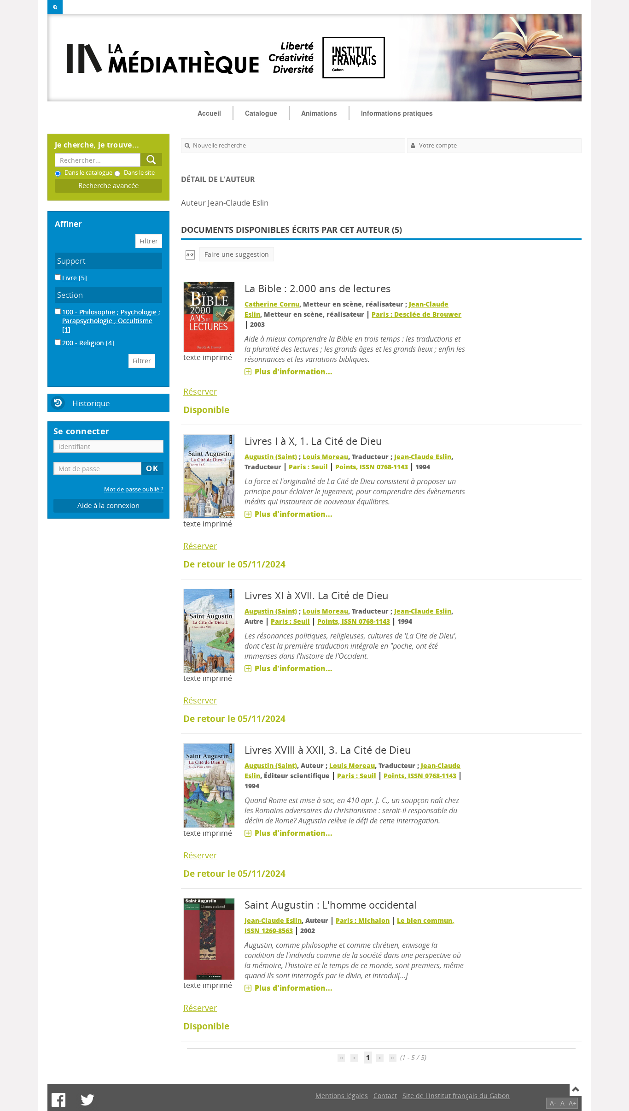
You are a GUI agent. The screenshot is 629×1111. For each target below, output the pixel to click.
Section (70, 295)
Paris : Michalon (363, 920)
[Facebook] (58, 1100)
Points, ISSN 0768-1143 (371, 466)
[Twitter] (87, 1100)
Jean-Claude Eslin (422, 456)
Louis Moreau (325, 456)
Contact (385, 1095)
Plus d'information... (293, 371)
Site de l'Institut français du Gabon (456, 1095)
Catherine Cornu (272, 304)
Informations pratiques (397, 113)
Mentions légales (341, 1095)
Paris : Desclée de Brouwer (416, 314)
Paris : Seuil (308, 466)
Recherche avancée (108, 185)
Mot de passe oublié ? (133, 489)
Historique (91, 403)
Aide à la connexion (108, 505)
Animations (319, 113)
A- (553, 1103)
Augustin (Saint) (271, 456)
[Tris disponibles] (190, 254)
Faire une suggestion (236, 254)
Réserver (200, 391)
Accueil (209, 113)
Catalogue (261, 113)
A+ (573, 1103)
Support (71, 260)
